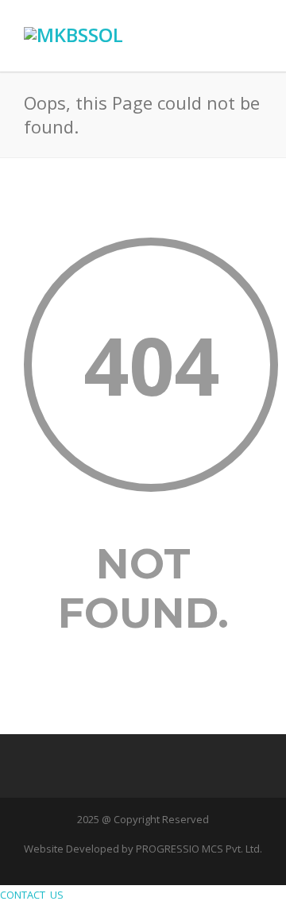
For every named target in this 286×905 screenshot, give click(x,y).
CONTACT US (34, 895)
